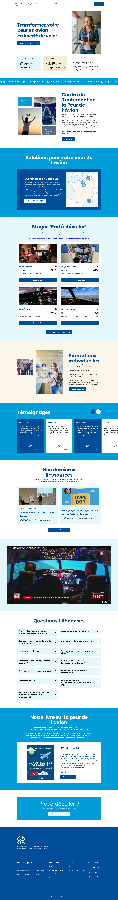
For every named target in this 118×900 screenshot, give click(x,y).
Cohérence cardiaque (56, 870)
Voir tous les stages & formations (59, 332)
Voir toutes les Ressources (59, 530)
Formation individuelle (40, 870)
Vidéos (51, 867)
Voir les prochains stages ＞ (28, 43)
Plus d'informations (77, 389)
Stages (36, 867)
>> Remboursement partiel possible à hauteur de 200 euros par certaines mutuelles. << (59, 239)
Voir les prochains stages (35, 201)
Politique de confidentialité (77, 870)
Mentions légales (74, 867)
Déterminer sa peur (42, 4)
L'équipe (30, 4)
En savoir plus (68, 139)
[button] (57, 4)
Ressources (52, 877)
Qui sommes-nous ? (23, 870)
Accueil (23, 4)
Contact (99, 4)
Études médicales (54, 874)
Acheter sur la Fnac (68, 777)
